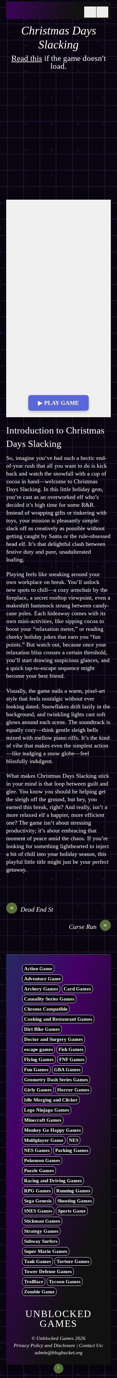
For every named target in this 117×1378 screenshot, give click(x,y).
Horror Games (73, 1089)
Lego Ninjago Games (46, 1110)
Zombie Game (39, 1291)
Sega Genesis (38, 1200)
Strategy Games (41, 1231)
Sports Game (72, 1211)
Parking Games (71, 1150)
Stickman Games (42, 1221)
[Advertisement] (58, 138)
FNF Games (71, 1059)
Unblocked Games (55, 1338)
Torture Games (73, 1261)
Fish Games (71, 1049)
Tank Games (37, 1261)
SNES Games (38, 1211)
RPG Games (37, 1190)
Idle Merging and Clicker (51, 1099)
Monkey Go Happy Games (52, 1130)
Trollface (33, 1281)
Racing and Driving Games (53, 1180)
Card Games (77, 988)
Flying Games (39, 1059)
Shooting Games (74, 1200)
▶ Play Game (58, 403)
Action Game (38, 968)
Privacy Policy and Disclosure (44, 1345)
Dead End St (32, 909)
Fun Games (36, 1069)
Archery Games (41, 988)
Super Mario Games (45, 1251)
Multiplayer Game (43, 1140)
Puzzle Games (39, 1170)
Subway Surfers (41, 1241)
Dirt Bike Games (42, 1029)
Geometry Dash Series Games (56, 1079)
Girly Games (38, 1089)
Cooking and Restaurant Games (58, 1019)
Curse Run (88, 926)
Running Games (73, 1190)
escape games (38, 1049)
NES (73, 1140)
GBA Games (67, 1069)
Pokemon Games (42, 1160)
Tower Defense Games (48, 1271)
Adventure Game (42, 978)
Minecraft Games (42, 1120)
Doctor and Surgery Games (53, 1039)
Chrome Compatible (46, 1009)
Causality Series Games (49, 999)
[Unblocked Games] (43, 12)
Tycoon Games (65, 1281)
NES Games (37, 1150)
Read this (26, 58)
